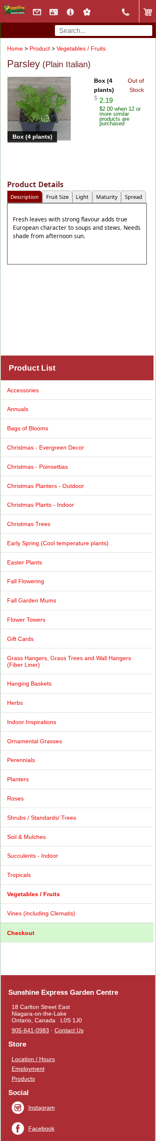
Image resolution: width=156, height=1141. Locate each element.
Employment (28, 1068)
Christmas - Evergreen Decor (45, 447)
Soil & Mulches (26, 837)
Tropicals (19, 875)
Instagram (41, 1107)
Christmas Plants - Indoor (40, 504)
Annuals (17, 409)
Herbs (15, 702)
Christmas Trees (28, 524)
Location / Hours (33, 1059)
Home (15, 48)
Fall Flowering (25, 581)
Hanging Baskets (29, 683)
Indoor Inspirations (31, 722)
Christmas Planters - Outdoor (45, 486)
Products (23, 1078)
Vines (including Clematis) (41, 913)
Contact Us (69, 1030)
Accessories (23, 390)
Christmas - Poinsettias (37, 466)
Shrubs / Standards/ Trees (41, 817)
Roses (15, 798)
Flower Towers (26, 619)
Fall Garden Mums (31, 600)
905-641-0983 (30, 1030)
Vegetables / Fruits (81, 48)
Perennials (21, 760)
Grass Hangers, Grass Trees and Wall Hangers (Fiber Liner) (69, 661)
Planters (18, 779)
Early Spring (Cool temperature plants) (58, 543)
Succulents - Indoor (32, 855)
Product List (32, 367)
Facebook (41, 1128)
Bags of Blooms (27, 428)
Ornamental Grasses (34, 741)
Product (40, 48)
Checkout (21, 933)
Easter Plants (24, 562)
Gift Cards (20, 638)
